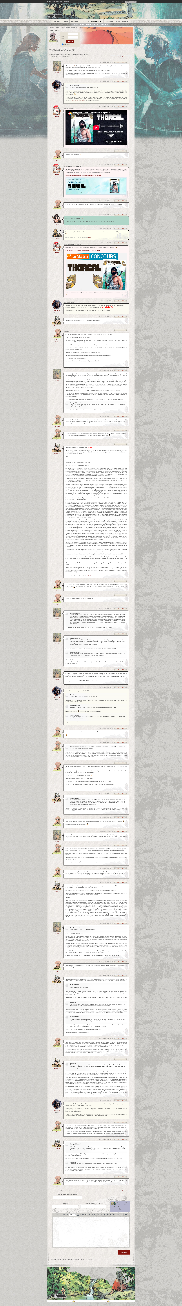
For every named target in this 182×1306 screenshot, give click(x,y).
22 (126, 56)
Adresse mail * (93, 1204)
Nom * (65, 1204)
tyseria (57, 224)
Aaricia (122, 1207)
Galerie (125, 21)
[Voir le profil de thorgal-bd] (57, 89)
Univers (57, 21)
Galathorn (57, 326)
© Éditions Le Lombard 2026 (99, 1301)
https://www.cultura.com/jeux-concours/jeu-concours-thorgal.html (83, 175)
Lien (118, 62)
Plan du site (79, 1301)
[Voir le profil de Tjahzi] (57, 114)
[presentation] (55, 1215)
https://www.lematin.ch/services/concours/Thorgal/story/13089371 (84, 250)
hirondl (57, 72)
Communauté (96, 21)
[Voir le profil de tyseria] (57, 222)
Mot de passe (62, 37)
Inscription (110, 1)
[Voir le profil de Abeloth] (57, 236)
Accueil (51, 27)
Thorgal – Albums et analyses (68, 27)
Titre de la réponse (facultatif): (67, 1195)
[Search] (135, 2)
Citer (123, 62)
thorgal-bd (56, 91)
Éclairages (109, 21)
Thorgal (116, 1207)
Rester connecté (66, 44)
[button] (55, 1214)
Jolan (119, 1209)
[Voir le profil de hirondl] (57, 70)
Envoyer (124, 1252)
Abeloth (57, 238)
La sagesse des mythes (78, 100)
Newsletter (119, 1)
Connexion (102, 1)
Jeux (118, 21)
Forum (76, 24)
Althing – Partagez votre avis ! (89, 24)
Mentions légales (87, 1301)
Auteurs (74, 21)
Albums (65, 21)
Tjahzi (57, 116)
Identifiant (63, 33)
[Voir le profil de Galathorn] (56, 323)
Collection (84, 21)
